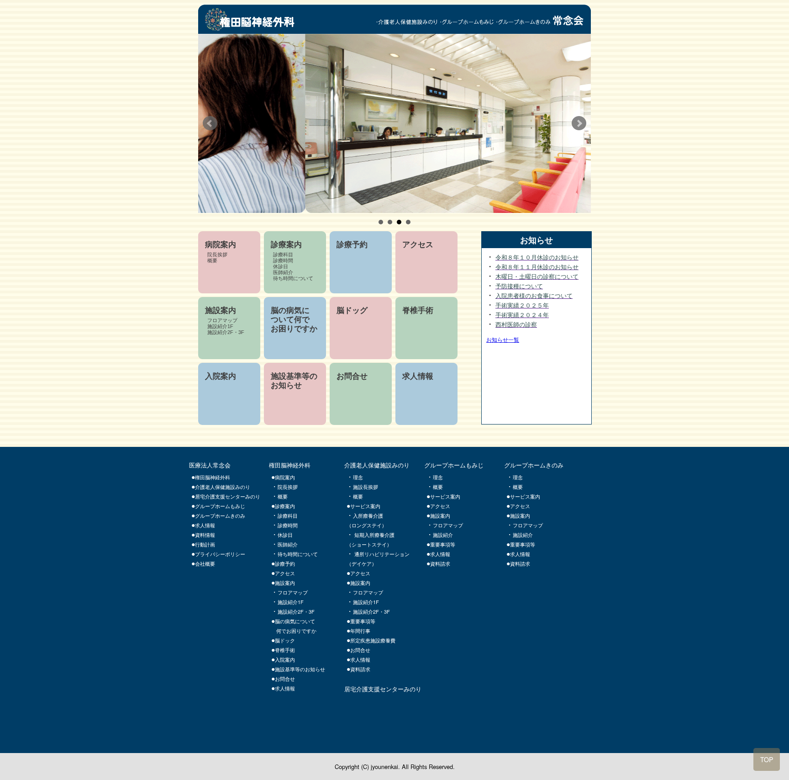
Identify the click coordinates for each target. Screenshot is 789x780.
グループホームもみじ (220, 505)
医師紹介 (288, 544)
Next (579, 123)
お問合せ (285, 678)
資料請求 (440, 563)
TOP (766, 759)
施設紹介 (443, 534)
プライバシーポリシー (220, 553)
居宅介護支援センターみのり (227, 496)
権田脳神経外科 (289, 465)
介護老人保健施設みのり (222, 486)
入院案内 (285, 659)
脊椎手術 (285, 649)
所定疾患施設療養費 (372, 640)
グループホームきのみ (220, 515)
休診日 (285, 534)
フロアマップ (293, 592)
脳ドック (287, 640)
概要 (283, 496)
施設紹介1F (291, 601)
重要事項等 (442, 544)
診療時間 (288, 525)
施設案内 (285, 582)
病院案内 (285, 477)
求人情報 (285, 688)
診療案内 (285, 505)
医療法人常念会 (210, 465)
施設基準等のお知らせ (300, 669)
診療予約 (285, 563)
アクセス (285, 573)
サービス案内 (445, 496)
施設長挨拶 (365, 486)
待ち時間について (298, 553)
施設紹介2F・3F (296, 611)
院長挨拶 (288, 486)
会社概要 (205, 563)
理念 (438, 477)
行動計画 (205, 544)
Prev (210, 123)
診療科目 (288, 515)
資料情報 (205, 534)
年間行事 (360, 630)
